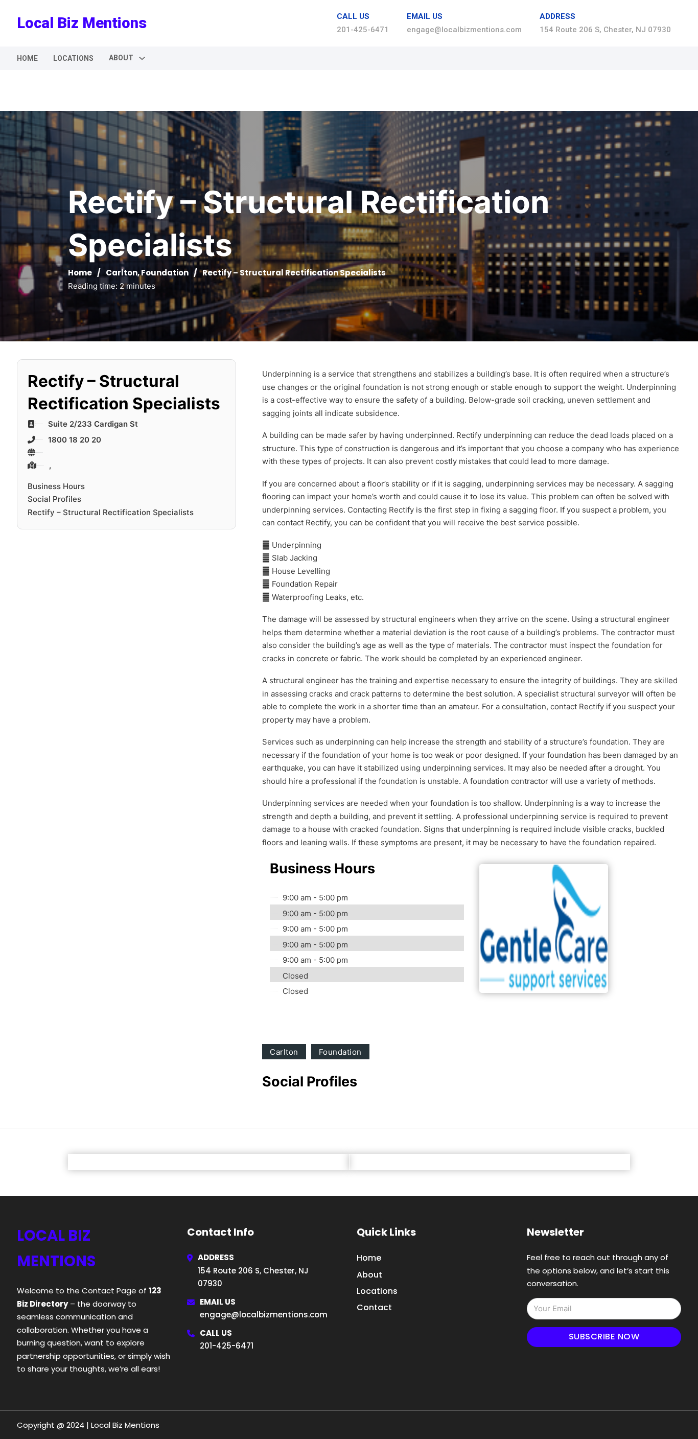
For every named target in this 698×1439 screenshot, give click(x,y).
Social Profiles (54, 499)
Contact (374, 1307)
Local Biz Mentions (82, 23)
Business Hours (56, 486)
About (369, 1275)
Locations (73, 58)
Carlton (121, 272)
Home (27, 58)
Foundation (165, 272)
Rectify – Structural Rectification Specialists (111, 512)
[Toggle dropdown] (142, 58)
